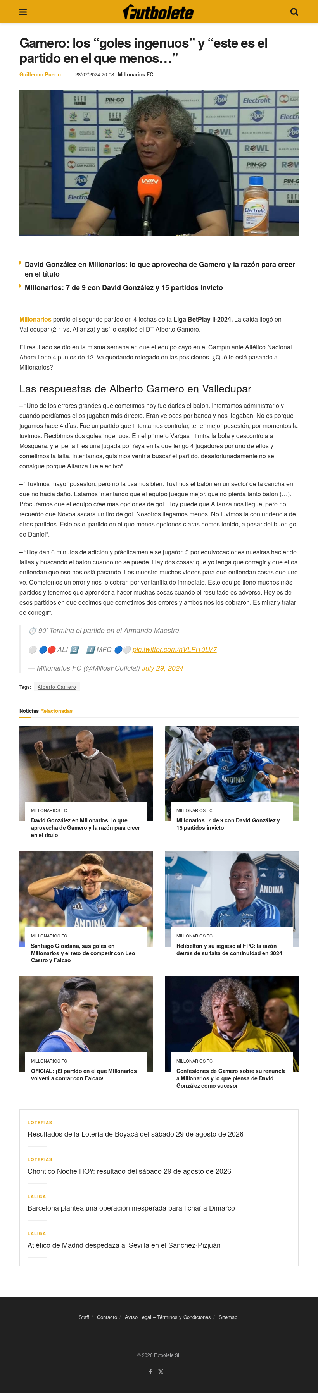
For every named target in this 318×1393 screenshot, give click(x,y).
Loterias (40, 1122)
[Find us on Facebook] (150, 1371)
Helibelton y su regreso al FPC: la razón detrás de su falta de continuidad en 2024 (229, 949)
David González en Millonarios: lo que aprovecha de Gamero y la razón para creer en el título (160, 269)
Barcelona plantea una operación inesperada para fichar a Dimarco (131, 1207)
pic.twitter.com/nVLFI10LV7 (175, 649)
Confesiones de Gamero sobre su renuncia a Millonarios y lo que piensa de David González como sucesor (231, 1078)
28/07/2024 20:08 (94, 74)
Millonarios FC (135, 74)
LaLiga (37, 1196)
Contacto (107, 1317)
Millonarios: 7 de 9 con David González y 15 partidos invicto (124, 287)
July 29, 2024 (162, 667)
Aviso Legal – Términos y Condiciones (168, 1317)
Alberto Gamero (57, 686)
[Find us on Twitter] (161, 1371)
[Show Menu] (23, 11)
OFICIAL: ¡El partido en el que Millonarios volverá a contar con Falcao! (84, 1074)
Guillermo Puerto (40, 74)
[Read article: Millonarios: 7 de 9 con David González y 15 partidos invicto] (232, 774)
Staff (84, 1317)
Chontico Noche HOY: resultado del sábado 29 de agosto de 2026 (129, 1171)
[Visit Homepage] (158, 11)
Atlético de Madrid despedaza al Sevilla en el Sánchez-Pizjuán (124, 1245)
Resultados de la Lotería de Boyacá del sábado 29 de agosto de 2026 (136, 1133)
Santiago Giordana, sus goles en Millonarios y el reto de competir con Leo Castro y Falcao (83, 953)
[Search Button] (294, 11)
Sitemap (228, 1317)
